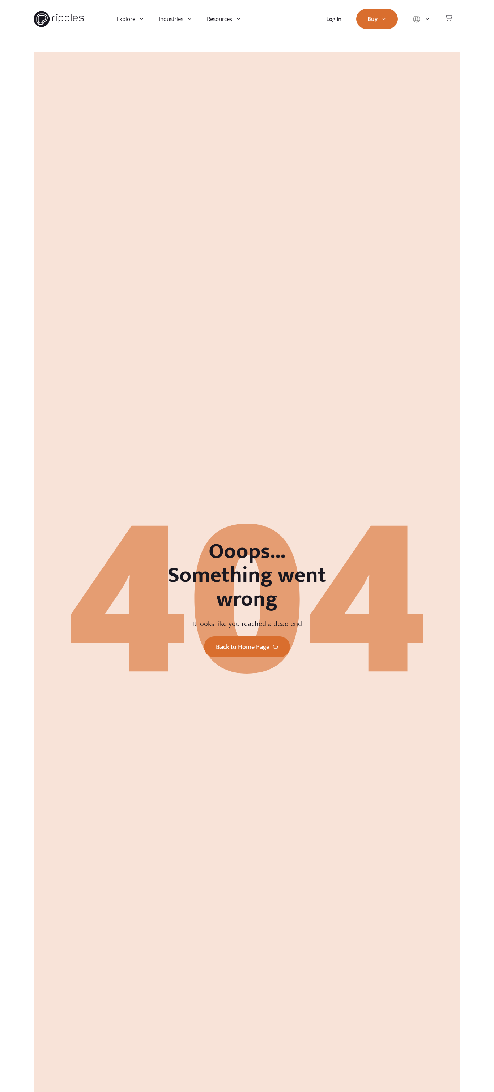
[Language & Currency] (421, 19)
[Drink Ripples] (59, 19)
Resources (219, 18)
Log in (334, 18)
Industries (171, 18)
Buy (372, 18)
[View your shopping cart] (448, 19)
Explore (125, 18)
